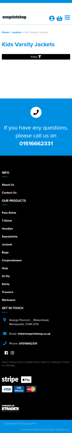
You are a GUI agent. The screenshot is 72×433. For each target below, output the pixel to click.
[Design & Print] (23, 18)
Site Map (10, 365)
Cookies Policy (32, 362)
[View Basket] (59, 19)
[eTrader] (36, 408)
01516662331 (36, 143)
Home (5, 32)
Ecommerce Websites (31, 429)
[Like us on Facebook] (6, 353)
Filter (34, 57)
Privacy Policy (16, 362)
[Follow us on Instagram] (12, 353)
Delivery (56, 362)
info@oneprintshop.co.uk (34, 334)
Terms (5, 362)
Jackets (16, 32)
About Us (8, 185)
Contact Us (9, 192)
